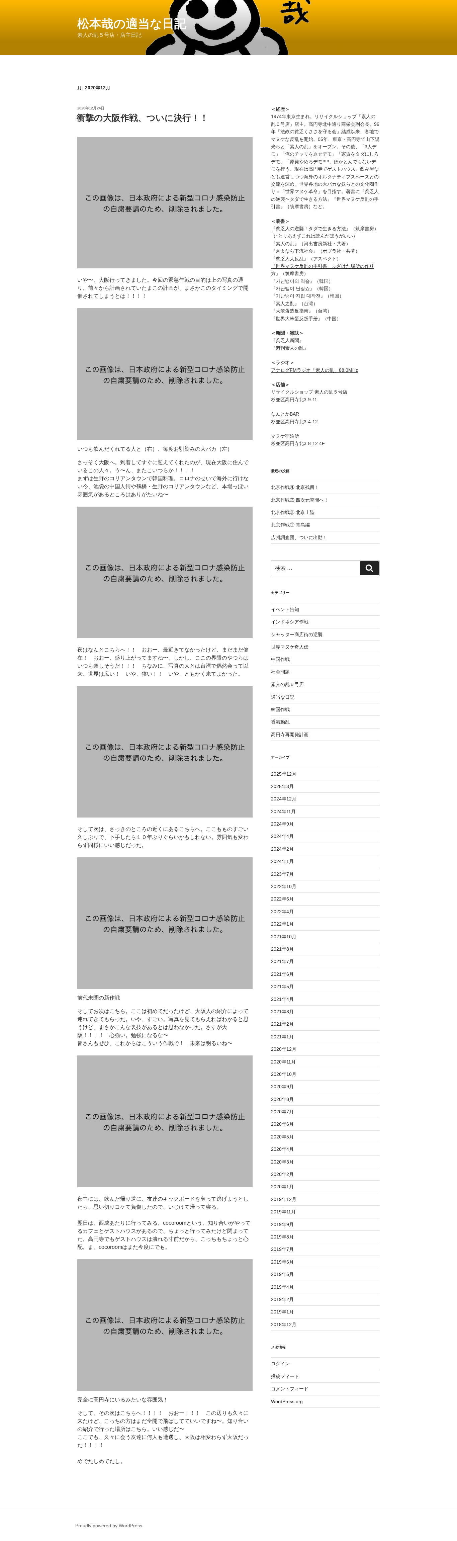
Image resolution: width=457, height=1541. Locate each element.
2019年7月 (282, 1249)
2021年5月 (282, 986)
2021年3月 (282, 1011)
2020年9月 (282, 1086)
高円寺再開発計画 (289, 734)
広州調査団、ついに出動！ (299, 537)
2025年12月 (283, 774)
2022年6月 (282, 899)
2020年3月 (282, 1162)
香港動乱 (280, 721)
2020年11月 (283, 1061)
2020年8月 (282, 1099)
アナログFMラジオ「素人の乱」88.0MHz (314, 370)
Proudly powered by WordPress (108, 1525)
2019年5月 (282, 1274)
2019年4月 (282, 1287)
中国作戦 (280, 659)
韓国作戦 (280, 709)
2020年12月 (283, 1049)
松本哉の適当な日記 (131, 23)
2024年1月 (282, 861)
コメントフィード (289, 1388)
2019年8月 (282, 1236)
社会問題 (280, 672)
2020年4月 (282, 1149)
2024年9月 (282, 824)
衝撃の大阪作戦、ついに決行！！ (142, 118)
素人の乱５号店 (287, 684)
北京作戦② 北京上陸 (292, 512)
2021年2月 (282, 1024)
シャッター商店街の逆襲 (297, 634)
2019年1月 (282, 1311)
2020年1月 (282, 1186)
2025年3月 (282, 786)
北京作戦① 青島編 (290, 524)
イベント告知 (285, 609)
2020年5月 (282, 1136)
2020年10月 (283, 1074)
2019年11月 (283, 1211)
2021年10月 (283, 936)
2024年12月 (283, 798)
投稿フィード (285, 1376)
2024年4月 (282, 836)
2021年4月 (282, 999)
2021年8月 (282, 949)
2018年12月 (283, 1324)
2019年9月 (282, 1224)
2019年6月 (282, 1262)
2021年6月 (282, 974)
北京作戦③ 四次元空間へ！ (300, 500)
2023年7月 (282, 874)
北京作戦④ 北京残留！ (295, 487)
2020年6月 (282, 1124)
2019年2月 (282, 1299)
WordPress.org (287, 1401)
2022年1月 (282, 924)
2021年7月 (282, 961)
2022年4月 (282, 911)
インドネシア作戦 (289, 621)
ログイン (280, 1363)
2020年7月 (282, 1111)
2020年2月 (282, 1174)
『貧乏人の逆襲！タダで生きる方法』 (311, 228)
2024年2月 (282, 849)
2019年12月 (283, 1199)
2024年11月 (283, 811)
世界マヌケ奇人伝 (289, 647)
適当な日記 (282, 697)
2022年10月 (283, 886)
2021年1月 (282, 1036)
